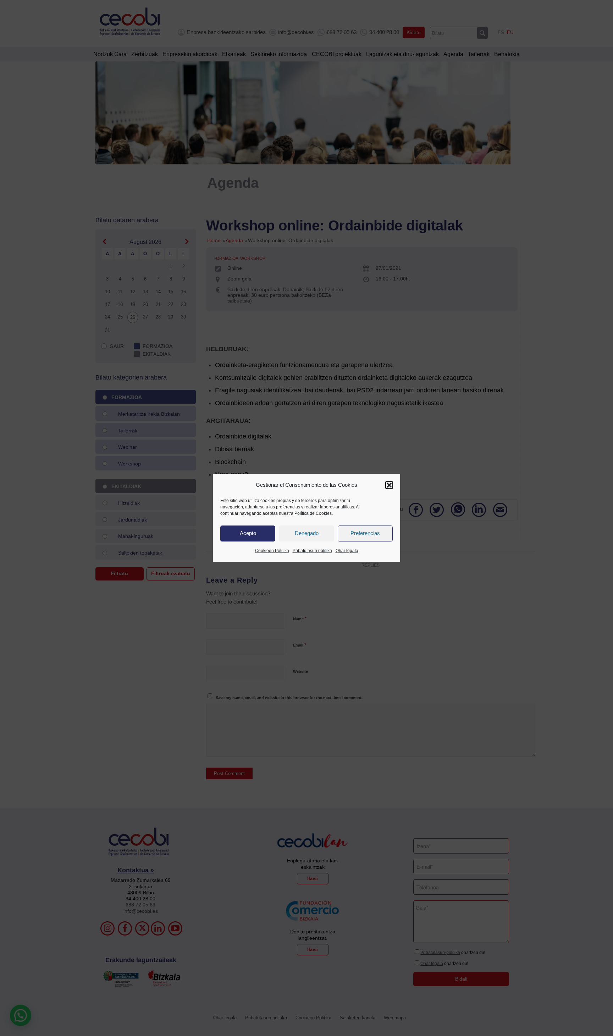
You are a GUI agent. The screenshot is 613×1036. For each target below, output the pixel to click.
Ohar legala (347, 550)
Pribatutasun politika (312, 550)
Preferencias (365, 533)
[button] (389, 485)
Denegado (307, 533)
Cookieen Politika (272, 550)
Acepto (248, 533)
